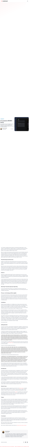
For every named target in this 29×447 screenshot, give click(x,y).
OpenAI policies (21, 388)
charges (16, 391)
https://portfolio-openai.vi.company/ (21, 425)
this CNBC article (10, 342)
